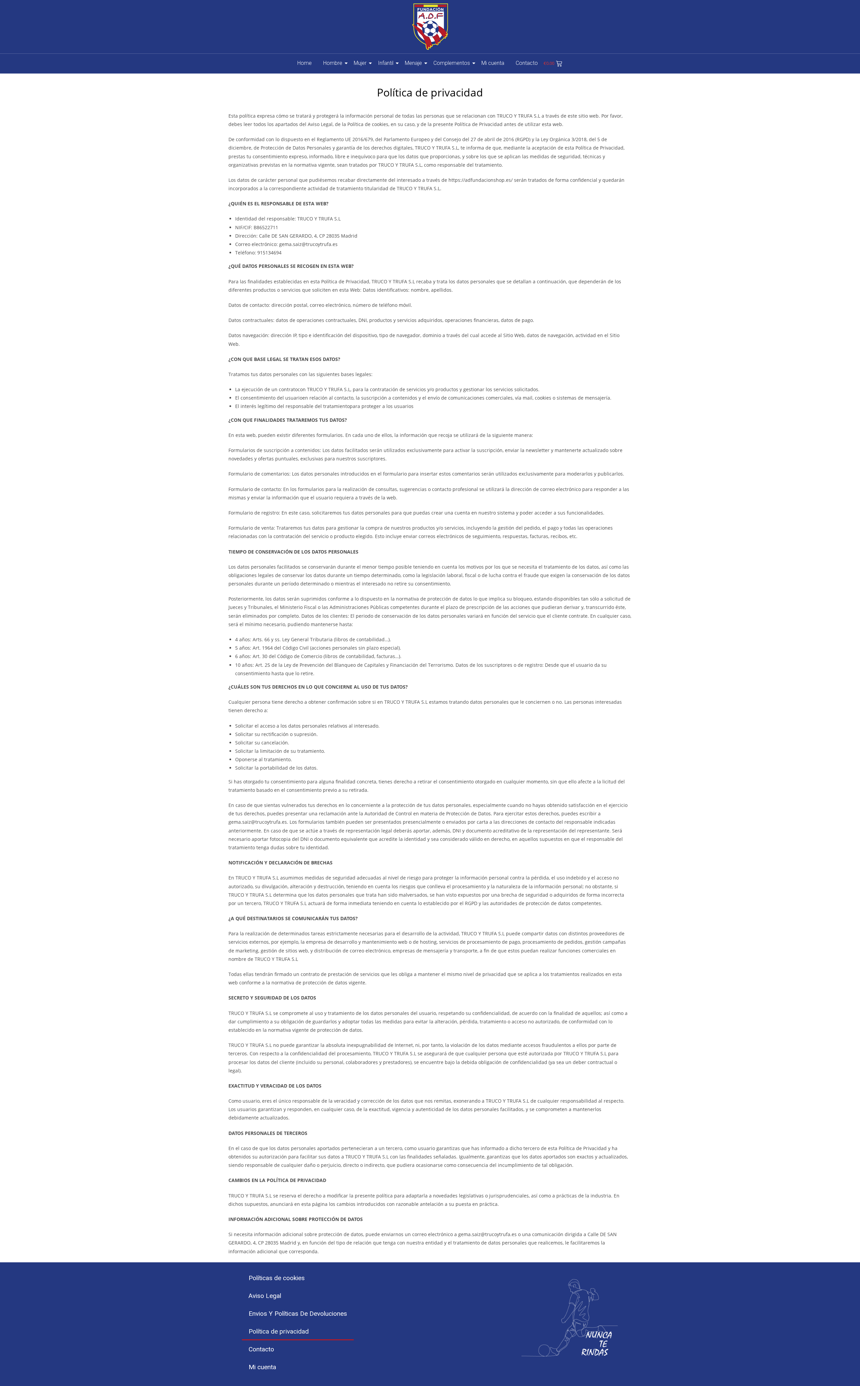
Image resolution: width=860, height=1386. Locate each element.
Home (304, 63)
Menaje (413, 63)
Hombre (332, 63)
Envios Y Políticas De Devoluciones (298, 1313)
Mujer (360, 63)
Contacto (527, 63)
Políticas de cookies (277, 1278)
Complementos (451, 63)
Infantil (385, 63)
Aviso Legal (265, 1296)
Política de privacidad (279, 1331)
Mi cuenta (492, 63)
